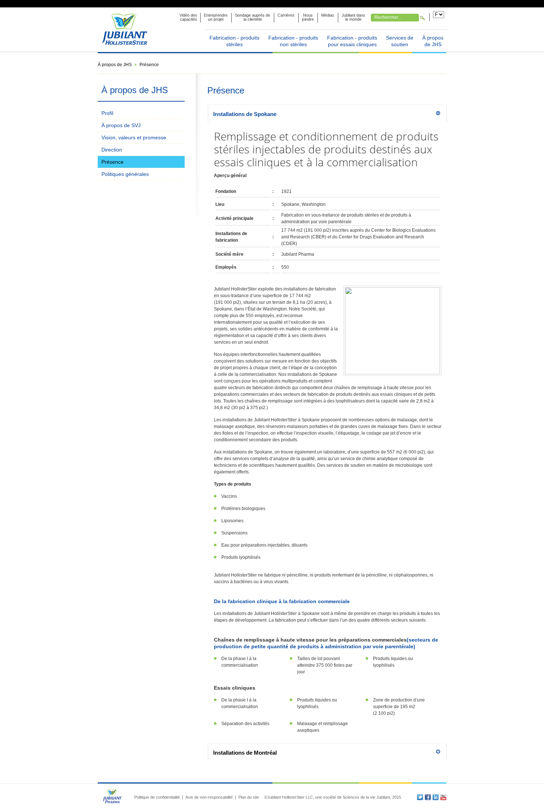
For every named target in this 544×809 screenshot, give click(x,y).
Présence (112, 162)
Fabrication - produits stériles (234, 41)
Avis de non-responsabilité (209, 797)
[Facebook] (428, 797)
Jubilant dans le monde (353, 17)
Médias (327, 15)
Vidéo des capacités (188, 17)
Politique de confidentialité (157, 797)
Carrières (286, 15)
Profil (107, 113)
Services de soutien (399, 41)
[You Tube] (443, 797)
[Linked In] (436, 797)
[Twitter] (420, 797)
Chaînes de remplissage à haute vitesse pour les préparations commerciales (310, 640)
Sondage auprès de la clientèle (252, 17)
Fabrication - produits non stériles (293, 41)
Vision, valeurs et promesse (133, 137)
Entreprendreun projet (216, 17)
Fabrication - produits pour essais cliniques (352, 41)
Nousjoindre (308, 17)
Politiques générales (125, 174)
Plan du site (248, 797)
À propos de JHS (432, 41)
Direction (111, 150)
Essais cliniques (234, 688)
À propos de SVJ (121, 125)
